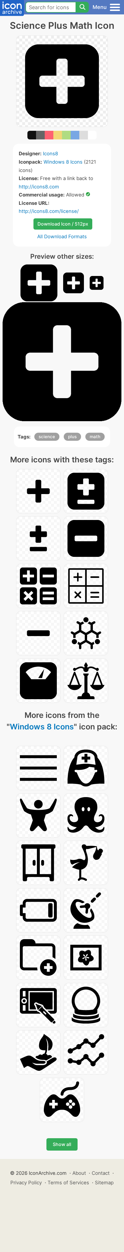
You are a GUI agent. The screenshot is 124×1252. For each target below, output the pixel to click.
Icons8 (50, 153)
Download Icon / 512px (62, 224)
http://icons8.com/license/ (49, 211)
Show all (62, 1144)
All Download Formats (62, 236)
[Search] (82, 7)
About (79, 1173)
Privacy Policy (26, 1182)
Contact (101, 1173)
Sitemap (104, 1182)
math (95, 436)
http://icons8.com (39, 187)
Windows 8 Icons (63, 162)
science (47, 436)
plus (72, 436)
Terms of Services (68, 1182)
